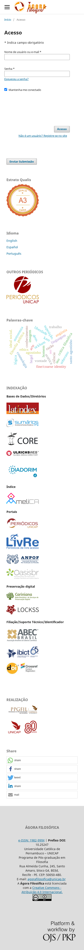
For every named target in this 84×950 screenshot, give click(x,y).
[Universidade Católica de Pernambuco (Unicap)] (22, 733)
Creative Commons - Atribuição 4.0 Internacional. (42, 890)
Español (12, 247)
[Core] (22, 445)
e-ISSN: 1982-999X (31, 840)
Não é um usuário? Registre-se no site (43, 136)
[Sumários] (22, 426)
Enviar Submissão (21, 161)
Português (13, 253)
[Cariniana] (22, 599)
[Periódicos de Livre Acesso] (22, 549)
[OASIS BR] (22, 578)
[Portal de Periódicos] (22, 302)
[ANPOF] (22, 563)
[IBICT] (22, 657)
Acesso (62, 129)
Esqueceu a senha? (16, 79)
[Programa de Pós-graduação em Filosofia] (22, 714)
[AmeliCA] (22, 503)
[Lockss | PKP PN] (22, 613)
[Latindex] (22, 413)
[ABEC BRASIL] (22, 641)
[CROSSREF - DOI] (22, 673)
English (11, 241)
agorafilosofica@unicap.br (47, 879)
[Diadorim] (22, 478)
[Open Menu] (7, 7)
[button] (42, 760)
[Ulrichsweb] (22, 455)
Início (7, 20)
